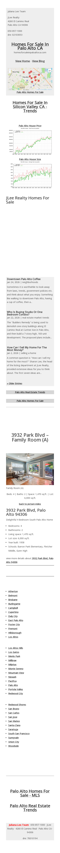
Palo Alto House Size (30, 159)
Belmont (12, 595)
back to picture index (30, 503)
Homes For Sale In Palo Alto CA (30, 46)
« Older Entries (14, 383)
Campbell (13, 607)
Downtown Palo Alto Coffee (23, 279)
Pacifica (12, 681)
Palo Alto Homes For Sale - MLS (30, 793)
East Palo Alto (15, 620)
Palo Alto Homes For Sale (30, 92)
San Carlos (13, 712)
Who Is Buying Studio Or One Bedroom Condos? (24, 313)
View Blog (38, 61)
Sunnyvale (13, 737)
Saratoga (13, 729)
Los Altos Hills (15, 647)
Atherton (13, 591)
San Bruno (13, 708)
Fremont (12, 628)
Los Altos (13, 636)
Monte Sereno (15, 668)
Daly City (13, 616)
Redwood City (15, 693)
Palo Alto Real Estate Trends (30, 392)
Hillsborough (14, 632)
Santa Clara (14, 725)
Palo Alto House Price (30, 125)
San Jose (12, 716)
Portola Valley (15, 689)
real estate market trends (35, 317)
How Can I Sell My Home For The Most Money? (27, 349)
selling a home (28, 353)
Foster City (14, 624)
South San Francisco (19, 733)
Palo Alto (13, 685)
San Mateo (14, 721)
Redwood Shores (17, 704)
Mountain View (16, 672)
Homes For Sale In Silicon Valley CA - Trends (30, 107)
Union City (13, 741)
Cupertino (13, 612)
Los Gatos (13, 652)
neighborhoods (30, 282)
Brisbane (12, 599)
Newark (12, 676)
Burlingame (14, 603)
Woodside (13, 745)
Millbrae (12, 660)
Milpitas (12, 664)
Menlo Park (14, 656)
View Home (22, 61)
